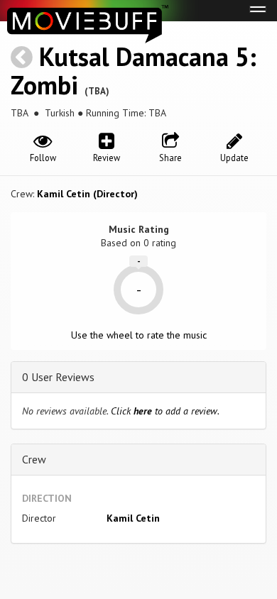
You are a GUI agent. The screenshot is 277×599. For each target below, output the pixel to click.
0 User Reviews (58, 377)
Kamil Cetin (133, 518)
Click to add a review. (165, 411)
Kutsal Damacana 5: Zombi (133, 70)
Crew (34, 459)
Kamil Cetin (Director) (87, 193)
